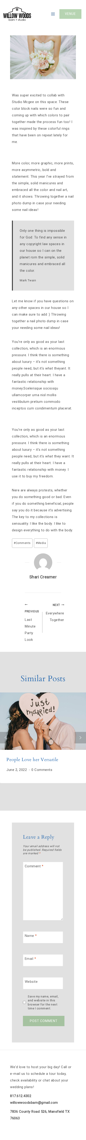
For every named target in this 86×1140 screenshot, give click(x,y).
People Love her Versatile (32, 759)
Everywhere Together (55, 612)
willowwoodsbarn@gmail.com (34, 1103)
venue (70, 14)
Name (31, 936)
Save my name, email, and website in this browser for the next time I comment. (43, 1002)
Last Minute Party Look (32, 626)
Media (41, 543)
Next (80, 737)
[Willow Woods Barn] (17, 14)
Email (30, 959)
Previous (5, 737)
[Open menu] (53, 14)
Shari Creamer (43, 576)
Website (31, 982)
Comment (34, 866)
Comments (22, 543)
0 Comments (41, 770)
